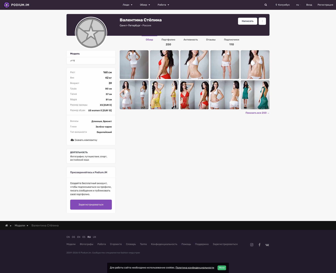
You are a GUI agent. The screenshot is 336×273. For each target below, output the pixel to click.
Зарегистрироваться (91, 204)
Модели (71, 244)
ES (83, 237)
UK (94, 237)
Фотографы (86, 244)
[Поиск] (266, 5)
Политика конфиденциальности (195, 267)
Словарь (131, 244)
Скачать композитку (86, 140)
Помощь (186, 244)
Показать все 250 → (258, 112)
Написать (247, 21)
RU (89, 237)
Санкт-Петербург (130, 25)
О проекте (116, 244)
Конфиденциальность (164, 244)
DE (73, 237)
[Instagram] (251, 245)
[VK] (267, 245)
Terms (143, 244)
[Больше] (262, 21)
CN (68, 237)
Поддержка (202, 244)
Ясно (222, 267)
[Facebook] (259, 245)
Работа (101, 244)
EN (78, 237)
